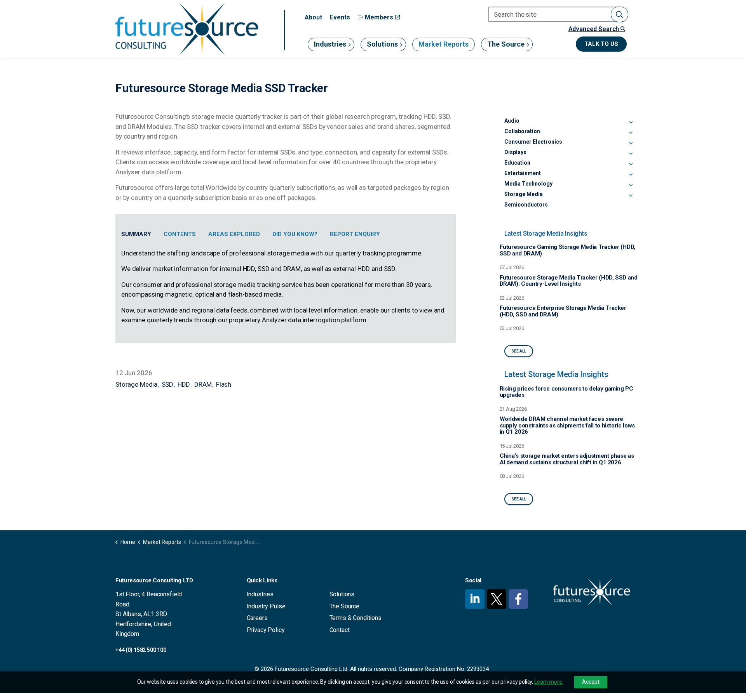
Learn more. (548, 682)
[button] (619, 14)
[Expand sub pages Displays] (630, 153)
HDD (184, 384)
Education (517, 163)
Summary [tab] (136, 234)
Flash (223, 384)
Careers (257, 618)
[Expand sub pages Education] (630, 164)
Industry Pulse (266, 606)
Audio (511, 121)
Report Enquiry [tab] (355, 234)
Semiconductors (526, 204)
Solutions (382, 44)
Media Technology (528, 184)
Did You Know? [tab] (294, 234)
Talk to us (601, 43)
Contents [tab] (180, 234)
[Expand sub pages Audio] (630, 122)
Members (379, 17)
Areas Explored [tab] (234, 234)
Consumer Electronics (533, 142)
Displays (515, 152)
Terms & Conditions (355, 618)
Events (340, 17)
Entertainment (522, 173)
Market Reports (443, 44)
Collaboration (522, 131)
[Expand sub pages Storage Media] (630, 195)
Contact (339, 630)
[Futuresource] (186, 29)
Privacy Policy (266, 630)
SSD (168, 384)
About (313, 17)
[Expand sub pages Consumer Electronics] (630, 143)
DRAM (203, 384)
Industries (330, 44)
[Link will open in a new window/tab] (475, 599)
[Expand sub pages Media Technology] (630, 185)
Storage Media (136, 384)
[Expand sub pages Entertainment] (630, 174)
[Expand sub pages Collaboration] (630, 132)
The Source (506, 44)
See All (518, 351)
